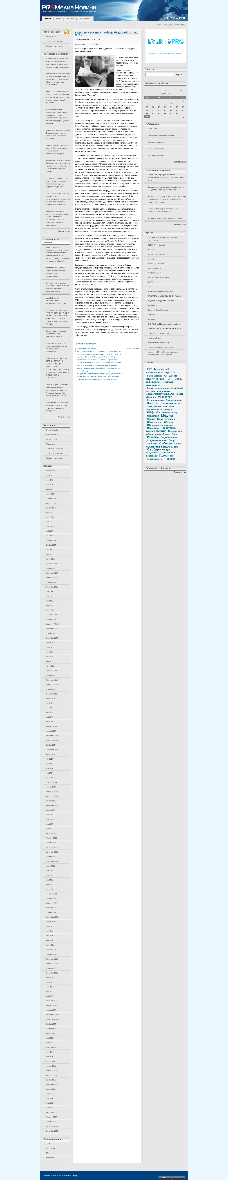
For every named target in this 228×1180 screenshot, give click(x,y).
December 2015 (52, 680)
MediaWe (151, 319)
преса (102, 374)
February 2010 (51, 1005)
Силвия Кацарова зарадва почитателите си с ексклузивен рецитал (56, 333)
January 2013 (51, 843)
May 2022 (49, 512)
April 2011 (49, 940)
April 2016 (49, 661)
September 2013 (52, 805)
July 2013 (49, 815)
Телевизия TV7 (155, 458)
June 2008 (50, 1052)
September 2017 (52, 587)
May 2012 (49, 880)
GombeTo (151, 315)
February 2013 (51, 838)
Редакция (86, 376)
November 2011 (52, 908)
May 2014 (49, 768)
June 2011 (49, 931)
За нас (58, 18)
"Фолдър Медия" (98, 354)
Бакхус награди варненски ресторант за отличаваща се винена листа (163, 210)
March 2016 (50, 666)
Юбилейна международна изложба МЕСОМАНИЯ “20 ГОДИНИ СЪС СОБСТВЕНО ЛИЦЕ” (166, 177)
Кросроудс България (156, 142)
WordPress (50, 1158)
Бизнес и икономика (159, 383)
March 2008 (50, 1061)
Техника (170, 458)
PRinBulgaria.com (154, 273)
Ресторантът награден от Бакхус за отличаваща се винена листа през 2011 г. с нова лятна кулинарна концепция (167, 199)
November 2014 (52, 740)
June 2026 (50, 480)
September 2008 (52, 1047)
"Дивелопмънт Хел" (88, 351)
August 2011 (50, 922)
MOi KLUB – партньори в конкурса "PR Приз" (165, 218)
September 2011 (52, 917)
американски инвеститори (87, 360)
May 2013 (49, 824)
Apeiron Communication (156, 149)
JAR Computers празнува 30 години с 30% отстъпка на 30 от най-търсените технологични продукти (57, 149)
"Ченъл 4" (109, 354)
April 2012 (49, 884)
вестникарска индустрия (101, 362)
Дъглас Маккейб (101, 368)
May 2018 (49, 554)
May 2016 (49, 657)
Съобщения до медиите (55, 46)
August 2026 (50, 471)
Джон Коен (88, 365)
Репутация (102, 376)
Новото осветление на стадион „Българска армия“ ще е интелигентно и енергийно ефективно (58, 134)
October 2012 (51, 857)
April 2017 (49, 605)
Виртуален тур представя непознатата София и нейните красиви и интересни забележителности (57, 287)
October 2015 (51, 689)
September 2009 (52, 1029)
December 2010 (52, 959)
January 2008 (51, 1066)
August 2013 (50, 810)
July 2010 (49, 982)
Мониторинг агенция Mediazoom (160, 291)
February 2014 (51, 782)
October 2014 (51, 745)
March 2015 (50, 722)
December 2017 (52, 573)
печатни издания (93, 374)
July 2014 (49, 759)
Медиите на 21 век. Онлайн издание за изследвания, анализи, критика (163, 353)
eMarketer (80, 357)
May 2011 (49, 936)
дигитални (113, 365)
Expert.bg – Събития (156, 263)
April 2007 (49, 1108)
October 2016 (51, 633)
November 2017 (52, 578)
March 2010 (50, 1001)
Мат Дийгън (87, 371)
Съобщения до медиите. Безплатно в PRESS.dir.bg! (162, 239)
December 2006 (52, 1126)
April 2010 (49, 996)
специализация (112, 376)
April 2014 (49, 773)
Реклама (94, 376)
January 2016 (51, 675)
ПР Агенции (50, 444)
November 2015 (52, 684)
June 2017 (50, 596)
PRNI (98, 39)
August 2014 (50, 754)
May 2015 (49, 712)
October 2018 (51, 545)
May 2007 (49, 1103)
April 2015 (49, 717)
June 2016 (50, 652)
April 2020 (49, 531)
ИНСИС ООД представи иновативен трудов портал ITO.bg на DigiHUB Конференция (56, 347)
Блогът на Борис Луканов (158, 310)
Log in (48, 1144)
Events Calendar (52, 430)
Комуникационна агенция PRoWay (161, 135)
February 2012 (51, 894)
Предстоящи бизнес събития (161, 429)
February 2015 (51, 726)
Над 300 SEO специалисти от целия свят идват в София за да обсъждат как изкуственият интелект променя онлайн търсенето (57, 97)
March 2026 (50, 494)
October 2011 (51, 912)
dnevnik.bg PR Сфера (156, 254)
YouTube (111, 357)
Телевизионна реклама (94, 379)
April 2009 (49, 1043)
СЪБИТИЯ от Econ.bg (156, 245)
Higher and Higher (154, 338)
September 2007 (52, 1084)
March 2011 (50, 945)
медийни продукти (106, 371)
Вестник (88, 362)
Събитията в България (54, 41)
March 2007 (50, 1112)
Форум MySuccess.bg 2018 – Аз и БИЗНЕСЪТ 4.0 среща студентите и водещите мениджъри (57, 406)
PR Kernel (151, 250)
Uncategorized (51, 439)
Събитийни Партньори (54, 449)
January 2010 (51, 1010)
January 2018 (51, 568)
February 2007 (51, 1117)
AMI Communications (156, 156)
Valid (50, 1148)
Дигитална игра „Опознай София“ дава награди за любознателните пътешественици (55, 272)
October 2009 (51, 1024)
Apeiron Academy (154, 268)
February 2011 (51, 950)
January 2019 (51, 540)
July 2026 (49, 475)
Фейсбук (106, 379)
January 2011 (51, 954)
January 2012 (51, 898)
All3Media (117, 354)
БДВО (150, 287)
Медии (95, 371)
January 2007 (51, 1122)
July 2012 (49, 871)
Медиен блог (152, 305)
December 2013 (52, 791)
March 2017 (50, 610)
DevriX (75, 1175)
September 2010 (52, 973)
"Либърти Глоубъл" (84, 354)
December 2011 (52, 903)
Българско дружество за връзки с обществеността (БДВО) (164, 390)
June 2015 (50, 708)
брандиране (113, 360)
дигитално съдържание (86, 368)
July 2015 (49, 703)
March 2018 (50, 559)
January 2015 (51, 731)
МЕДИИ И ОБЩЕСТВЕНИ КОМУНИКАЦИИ (164, 329)
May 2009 (49, 1038)
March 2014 (50, 778)
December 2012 (52, 847)
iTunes (87, 357)
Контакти (70, 18)
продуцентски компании (114, 374)
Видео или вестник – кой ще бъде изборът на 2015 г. (106, 33)
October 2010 (51, 968)
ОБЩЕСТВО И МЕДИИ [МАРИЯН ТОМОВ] (164, 296)
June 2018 (50, 550)
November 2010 (52, 964)
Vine (105, 357)
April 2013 (49, 829)
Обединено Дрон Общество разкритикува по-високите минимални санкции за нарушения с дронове (56, 182)
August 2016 (50, 643)
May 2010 (49, 991)
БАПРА (150, 282)
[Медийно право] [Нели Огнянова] (161, 301)
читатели (114, 379)
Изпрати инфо (85, 18)
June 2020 (50, 526)
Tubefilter (94, 357)
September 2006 (52, 1131)
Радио (79, 376)
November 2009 (52, 1019)
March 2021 (50, 517)
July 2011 (49, 926)
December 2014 (52, 736)
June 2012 (50, 875)
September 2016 (52, 638)
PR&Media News (52, 435)
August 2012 (50, 866)
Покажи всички (64, 231)
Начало (48, 18)
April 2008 (49, 1057)
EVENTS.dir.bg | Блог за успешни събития (164, 324)
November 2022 (52, 503)
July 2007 (49, 1094)
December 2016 (52, 624)
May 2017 (49, 601)
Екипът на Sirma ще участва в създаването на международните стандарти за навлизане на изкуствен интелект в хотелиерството (58, 198)
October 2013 (51, 801)
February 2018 (51, 564)
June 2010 (50, 987)
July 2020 (49, 522)
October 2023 (51, 498)
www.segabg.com (82, 44)
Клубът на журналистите (160, 408)
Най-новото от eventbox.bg (158, 343)
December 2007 (52, 1070)
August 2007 (50, 1089)
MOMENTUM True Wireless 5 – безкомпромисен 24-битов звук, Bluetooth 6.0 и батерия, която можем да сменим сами (58, 63)
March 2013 (50, 833)
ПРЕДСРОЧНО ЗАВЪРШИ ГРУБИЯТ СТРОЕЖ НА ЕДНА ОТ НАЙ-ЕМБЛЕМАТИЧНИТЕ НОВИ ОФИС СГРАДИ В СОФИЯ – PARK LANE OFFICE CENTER (58, 317)
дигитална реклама (100, 365)
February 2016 (51, 671)
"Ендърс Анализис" (114, 351)
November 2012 (52, 852)
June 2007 (50, 1098)
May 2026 (49, 485)
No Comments (134, 348)
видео (113, 362)
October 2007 (51, 1080)
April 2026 (49, 489)
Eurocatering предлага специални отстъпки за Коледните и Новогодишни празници (165, 188)
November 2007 (52, 1075)
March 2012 (50, 889)
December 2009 (52, 1015)
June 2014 (50, 764)
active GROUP (153, 129)
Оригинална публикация (85, 344)
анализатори (102, 360)
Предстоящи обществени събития (164, 433)
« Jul (147, 90)
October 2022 (51, 508)
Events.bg (151, 259)
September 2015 (52, 694)
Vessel (100, 357)
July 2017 (49, 591)
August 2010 (50, 977)
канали (111, 368)
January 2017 (51, 619)
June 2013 (50, 819)
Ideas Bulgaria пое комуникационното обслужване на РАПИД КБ (56, 300)
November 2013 (52, 796)
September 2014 (52, 750)
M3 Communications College (158, 277)
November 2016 (52, 629)
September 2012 (52, 861)
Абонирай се (51, 37)
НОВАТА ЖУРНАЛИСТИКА (158, 333)
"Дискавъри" (101, 351)
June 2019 (50, 536)
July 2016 (49, 647)
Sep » (182, 90)
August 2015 (50, 698)
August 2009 (50, 1033)
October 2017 (51, 582)
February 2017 (51, 615)
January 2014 (51, 787)
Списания (80, 379)
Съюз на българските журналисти (161, 347)
